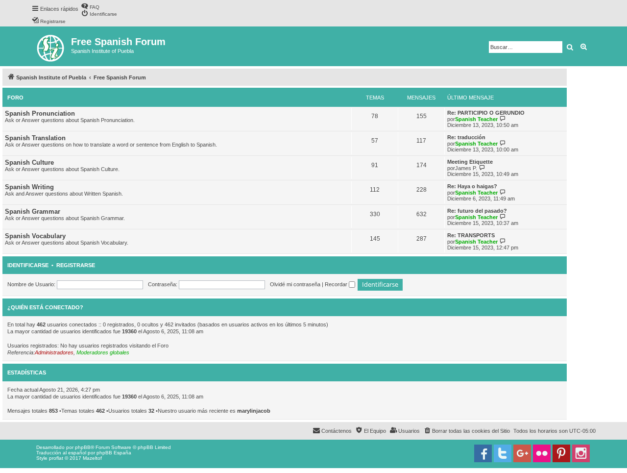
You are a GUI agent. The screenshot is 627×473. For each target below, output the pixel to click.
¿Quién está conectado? (45, 307)
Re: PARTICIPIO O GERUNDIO (486, 113)
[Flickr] (542, 453)
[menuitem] (90, 6)
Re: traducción (466, 137)
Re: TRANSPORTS (471, 235)
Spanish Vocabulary (35, 236)
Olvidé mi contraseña (295, 284)
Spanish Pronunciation (40, 113)
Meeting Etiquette (470, 162)
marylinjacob (253, 411)
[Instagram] (581, 453)
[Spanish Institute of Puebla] (51, 46)
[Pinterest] (561, 453)
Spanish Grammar (32, 211)
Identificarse (27, 265)
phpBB (83, 447)
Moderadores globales (102, 352)
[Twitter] (502, 453)
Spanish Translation (35, 138)
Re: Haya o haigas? (472, 186)
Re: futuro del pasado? (477, 211)
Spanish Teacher (476, 119)
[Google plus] (522, 453)
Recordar (337, 284)
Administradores (54, 352)
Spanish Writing (29, 187)
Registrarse (75, 265)
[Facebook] (483, 453)
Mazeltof (92, 458)
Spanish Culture (29, 162)
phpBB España (113, 452)
